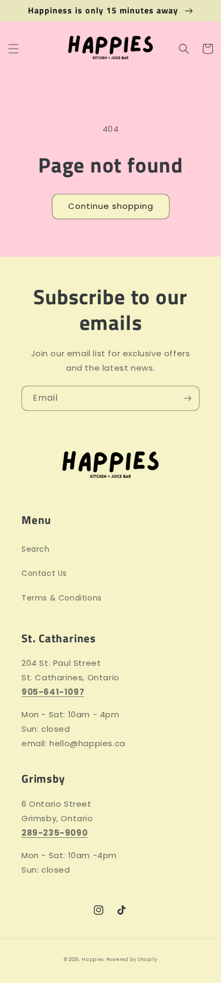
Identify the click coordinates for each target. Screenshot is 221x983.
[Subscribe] (187, 398)
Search (35, 549)
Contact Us (44, 573)
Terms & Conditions (61, 597)
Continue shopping (110, 206)
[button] (13, 49)
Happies (93, 959)
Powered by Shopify (132, 959)
